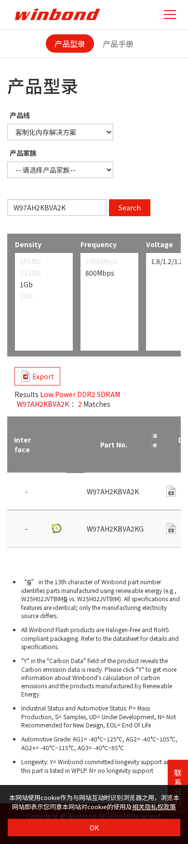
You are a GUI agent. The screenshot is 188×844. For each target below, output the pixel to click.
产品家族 (23, 153)
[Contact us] (171, 491)
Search (130, 207)
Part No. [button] (113, 444)
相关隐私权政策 (154, 806)
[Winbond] (57, 14)
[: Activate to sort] (56, 444)
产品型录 (69, 43)
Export (43, 376)
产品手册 (118, 43)
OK (94, 827)
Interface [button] (22, 444)
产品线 (20, 115)
